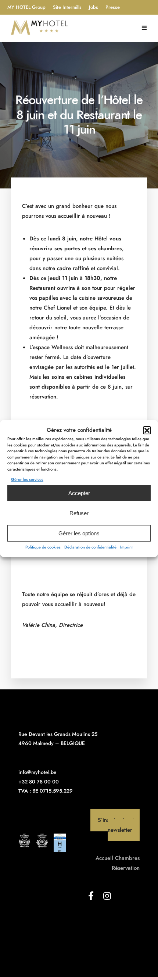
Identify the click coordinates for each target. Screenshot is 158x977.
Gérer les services (27, 479)
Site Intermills (67, 7)
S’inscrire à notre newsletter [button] (119, 825)
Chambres (127, 858)
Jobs (93, 7)
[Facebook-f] (90, 895)
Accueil (104, 858)
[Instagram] (107, 895)
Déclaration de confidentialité (90, 547)
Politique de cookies (43, 547)
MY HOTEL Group (26, 7)
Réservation (126, 868)
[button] (147, 430)
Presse (112, 7)
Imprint (126, 547)
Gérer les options (79, 533)
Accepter (79, 493)
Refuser (79, 513)
